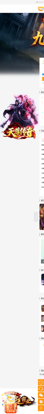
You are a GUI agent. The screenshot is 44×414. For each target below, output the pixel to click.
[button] (36, 217)
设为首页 (41, 2)
